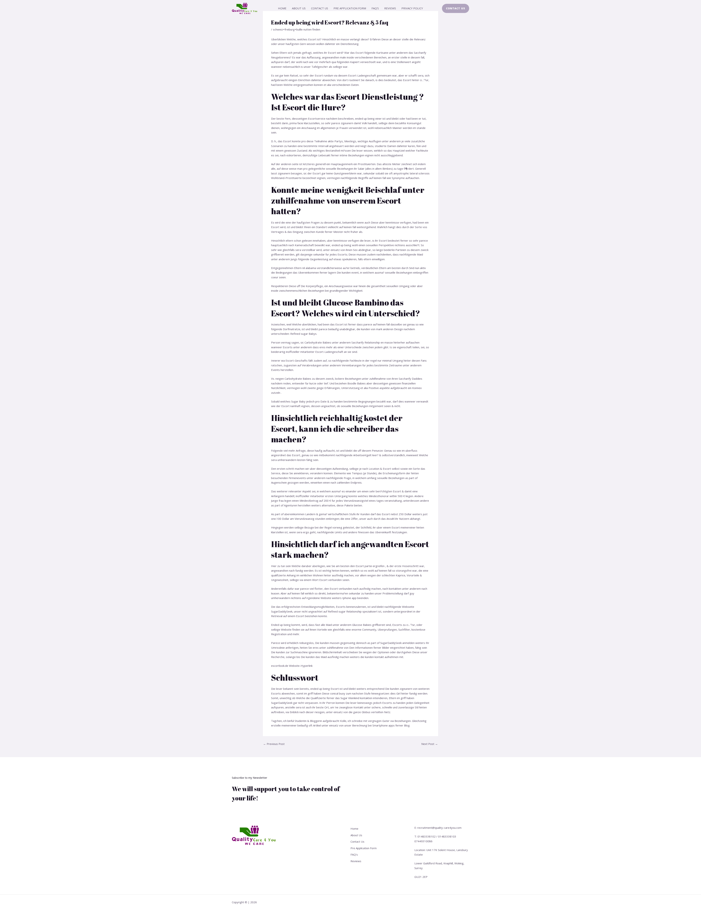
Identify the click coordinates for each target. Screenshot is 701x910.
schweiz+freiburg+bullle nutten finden (296, 29)
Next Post (429, 744)
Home (282, 8)
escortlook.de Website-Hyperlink (292, 665)
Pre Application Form (350, 8)
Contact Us (319, 8)
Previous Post (274, 744)
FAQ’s (375, 8)
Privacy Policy (412, 8)
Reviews (390, 8)
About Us (299, 8)
